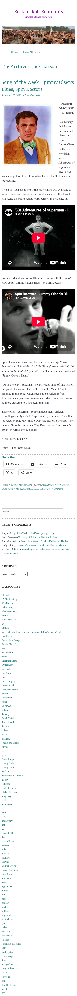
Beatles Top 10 (9, 644)
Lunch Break (8, 841)
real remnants (8, 935)
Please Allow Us (31, 52)
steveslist (6, 976)
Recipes (5, 939)
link (3, 824)
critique (5, 709)
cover (4, 701)
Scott (4, 960)
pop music (7, 915)
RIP (4, 947)
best (4, 648)
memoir (5, 845)
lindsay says (8, 820)
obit (3, 894)
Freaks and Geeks (10, 742)
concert (5, 693)
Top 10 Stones (9, 984)
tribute (5, 988)
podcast (5, 902)
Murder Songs (9, 865)
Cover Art (6, 705)
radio (4, 927)
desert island (8, 722)
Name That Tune (10, 869)
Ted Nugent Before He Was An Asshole (37, 537)
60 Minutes (7, 603)
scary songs (7, 956)
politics (5, 910)
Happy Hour (8, 767)
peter (4, 898)
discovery (6, 726)
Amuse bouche (9, 619)
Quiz (4, 923)
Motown (6, 857)
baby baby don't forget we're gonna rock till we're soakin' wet (31, 631)
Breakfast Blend (9, 660)
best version (7, 652)
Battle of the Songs (11, 640)
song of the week (19, 484)
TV (3, 993)
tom (30, 484)
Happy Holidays (10, 763)
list (3, 828)
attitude (5, 627)
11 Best (5, 594)
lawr (4, 812)
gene (4, 755)
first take (6, 738)
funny (4, 750)
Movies (5, 861)
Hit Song (6, 783)
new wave (6, 878)
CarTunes (6, 672)
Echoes (5, 730)
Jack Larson (47, 484)
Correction (7, 697)
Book (4, 656)
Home (14, 52)
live (3, 837)
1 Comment (57, 488)
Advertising (7, 607)
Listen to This (8, 833)
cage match (7, 668)
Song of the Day (10, 964)
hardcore (6, 771)
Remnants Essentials (12, 943)
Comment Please (10, 689)
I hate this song (9, 787)
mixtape (5, 853)
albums (5, 615)
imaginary (6, 796)
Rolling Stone (8, 952)
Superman (45, 488)
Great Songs (8, 759)
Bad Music (7, 636)
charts (4, 677)
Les (3, 816)
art (3, 623)
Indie (4, 800)
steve (4, 972)
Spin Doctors (31, 488)
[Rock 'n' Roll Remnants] (38, 35)
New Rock (7, 874)
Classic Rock (8, 685)
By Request (7, 664)
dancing (5, 714)
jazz (3, 808)
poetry (5, 906)
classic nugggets (9, 681)
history (5, 779)
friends (5, 746)
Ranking (6, 931)
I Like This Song (10, 791)
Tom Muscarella (33, 95)
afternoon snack (9, 611)
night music (7, 886)
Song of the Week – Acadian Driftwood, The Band (45, 541)
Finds (4, 734)
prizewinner (7, 919)
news (4, 882)
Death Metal (8, 718)
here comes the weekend (13, 775)
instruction (7, 804)
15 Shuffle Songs (10, 599)
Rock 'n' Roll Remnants (38, 11)
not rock (6, 890)
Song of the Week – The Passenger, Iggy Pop (32, 533)
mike (4, 849)
